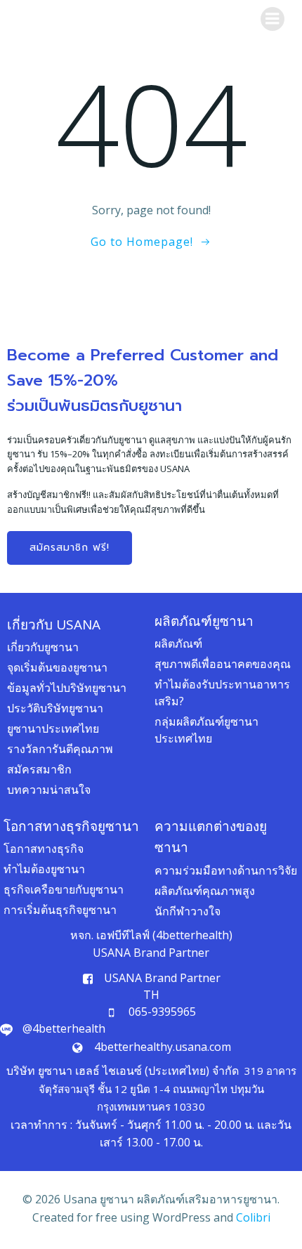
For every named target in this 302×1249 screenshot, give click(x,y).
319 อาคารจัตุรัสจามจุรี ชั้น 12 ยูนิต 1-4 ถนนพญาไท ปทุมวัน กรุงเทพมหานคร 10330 (167, 1088)
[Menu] (272, 19)
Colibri (253, 1217)
